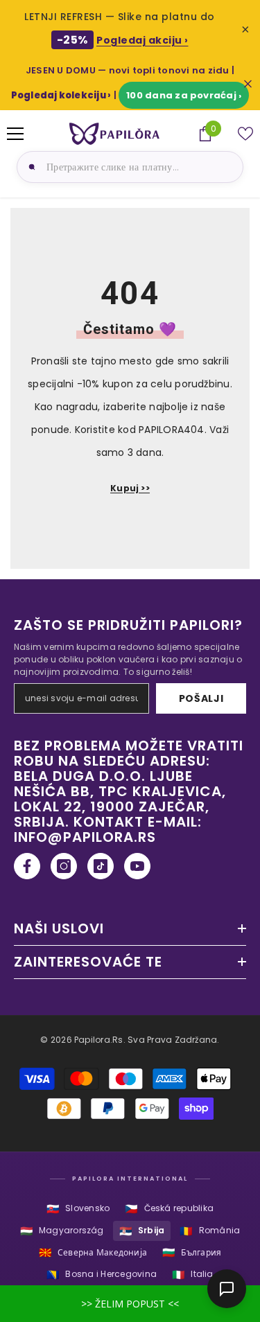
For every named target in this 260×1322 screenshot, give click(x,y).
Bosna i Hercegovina (101, 1274)
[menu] (15, 133)
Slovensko (78, 1208)
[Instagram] (64, 866)
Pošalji (201, 698)
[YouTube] (137, 866)
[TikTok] (100, 866)
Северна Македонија (93, 1252)
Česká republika (169, 1208)
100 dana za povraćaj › (183, 95)
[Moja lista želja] (245, 133)
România (210, 1231)
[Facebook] (27, 866)
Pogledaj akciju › (142, 40)
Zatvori (248, 84)
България (191, 1252)
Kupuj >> (130, 488)
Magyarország (62, 1231)
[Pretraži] (29, 167)
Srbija (142, 1231)
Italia (193, 1274)
